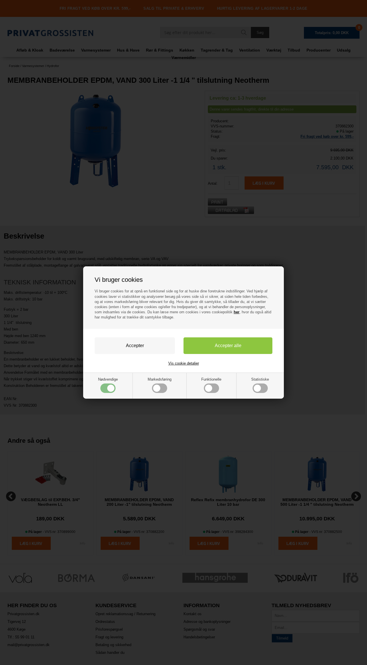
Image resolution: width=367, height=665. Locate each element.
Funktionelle (211, 379)
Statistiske (260, 379)
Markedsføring (159, 379)
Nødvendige (108, 379)
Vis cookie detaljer (183, 363)
